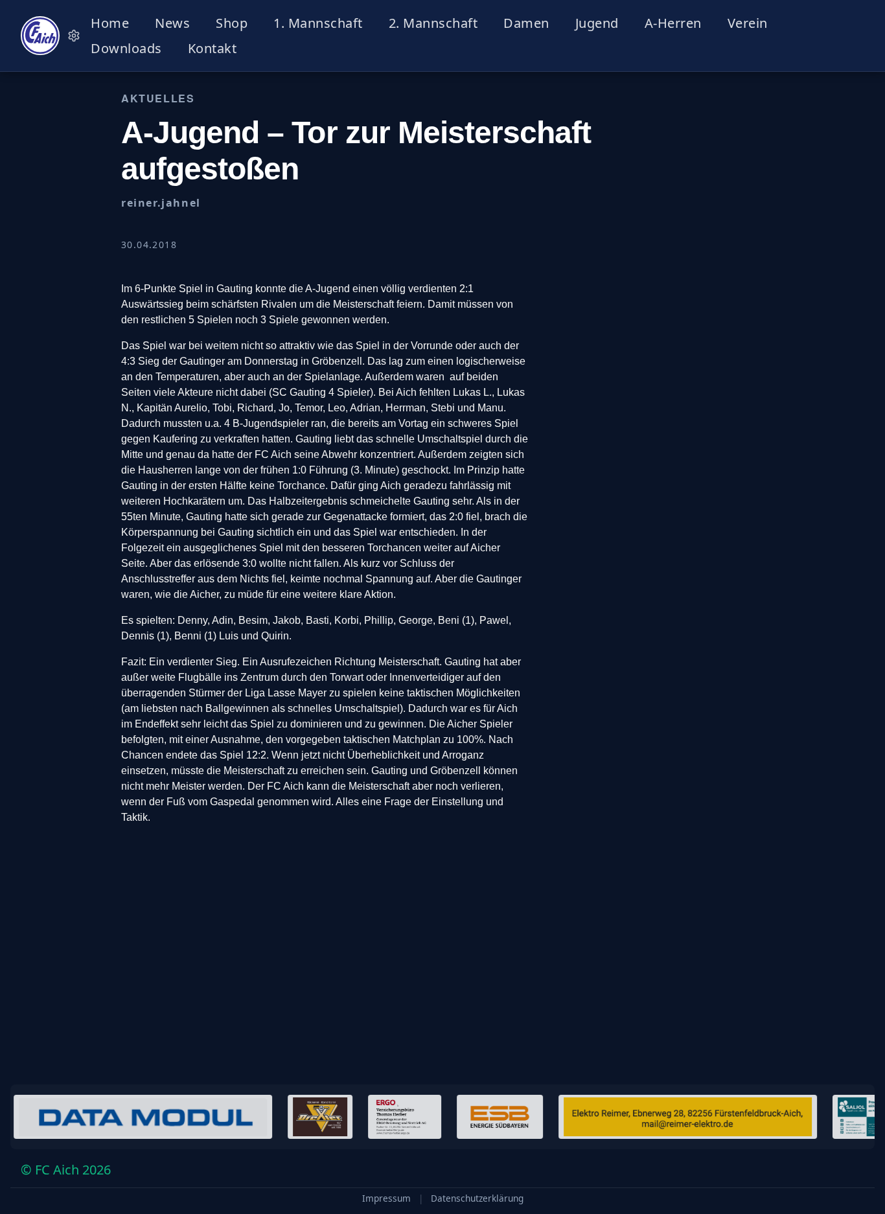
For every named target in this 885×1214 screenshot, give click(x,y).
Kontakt (212, 48)
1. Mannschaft (318, 23)
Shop (231, 23)
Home (110, 23)
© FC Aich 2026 (66, 1169)
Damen (526, 23)
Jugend (597, 23)
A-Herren (673, 23)
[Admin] (74, 36)
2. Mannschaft (433, 23)
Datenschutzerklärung (477, 1198)
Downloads (126, 48)
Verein (748, 23)
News (172, 23)
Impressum (386, 1198)
